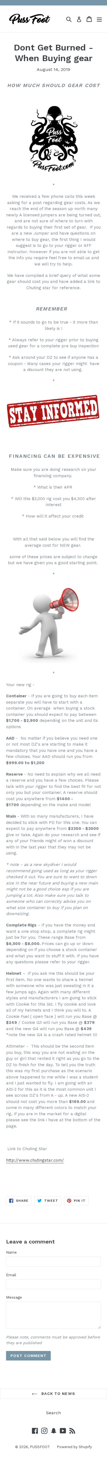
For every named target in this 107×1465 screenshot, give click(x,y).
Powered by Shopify (74, 1447)
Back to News (57, 1393)
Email (11, 1275)
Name (11, 1252)
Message (14, 1297)
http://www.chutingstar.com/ (35, 1160)
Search (53, 1412)
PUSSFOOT (40, 1447)
